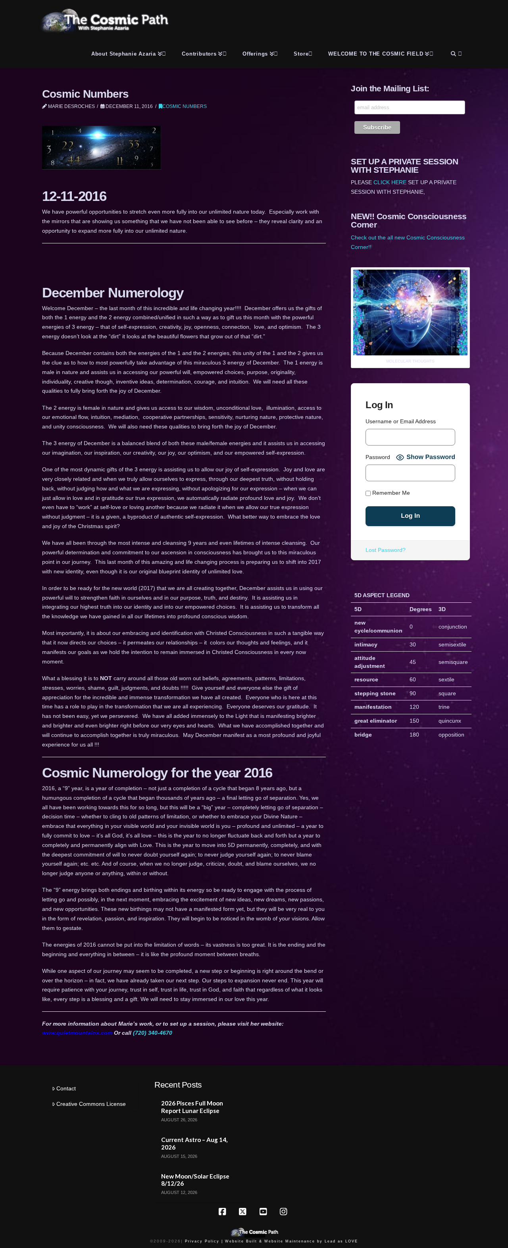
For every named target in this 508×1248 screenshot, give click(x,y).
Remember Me (390, 493)
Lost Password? (386, 550)
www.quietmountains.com (77, 1033)
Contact (66, 1088)
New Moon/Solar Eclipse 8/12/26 (195, 1180)
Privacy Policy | (204, 1241)
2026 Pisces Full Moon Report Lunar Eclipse (192, 1106)
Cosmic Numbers (184, 106)
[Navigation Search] (455, 52)
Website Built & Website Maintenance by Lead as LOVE (291, 1241)
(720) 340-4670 (152, 1033)
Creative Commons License (91, 1104)
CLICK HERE (389, 182)
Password (378, 457)
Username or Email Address (401, 421)
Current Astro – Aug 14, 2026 (194, 1143)
